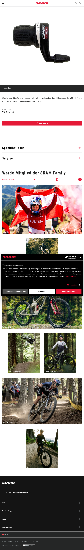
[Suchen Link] (76, 3)
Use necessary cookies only (15, 291)
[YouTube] (80, 179)
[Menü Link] (3, 3)
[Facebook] (35, 179)
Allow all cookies (68, 291)
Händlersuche (42, 123)
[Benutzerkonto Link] (79, 3)
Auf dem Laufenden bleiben (16, 492)
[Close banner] (80, 257)
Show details (72, 285)
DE (5, 534)
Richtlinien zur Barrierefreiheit (12, 545)
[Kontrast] (25, 545)
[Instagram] (57, 179)
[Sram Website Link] (42, 3)
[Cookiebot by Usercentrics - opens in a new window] (66, 257)
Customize (41, 291)
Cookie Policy (71, 276)
